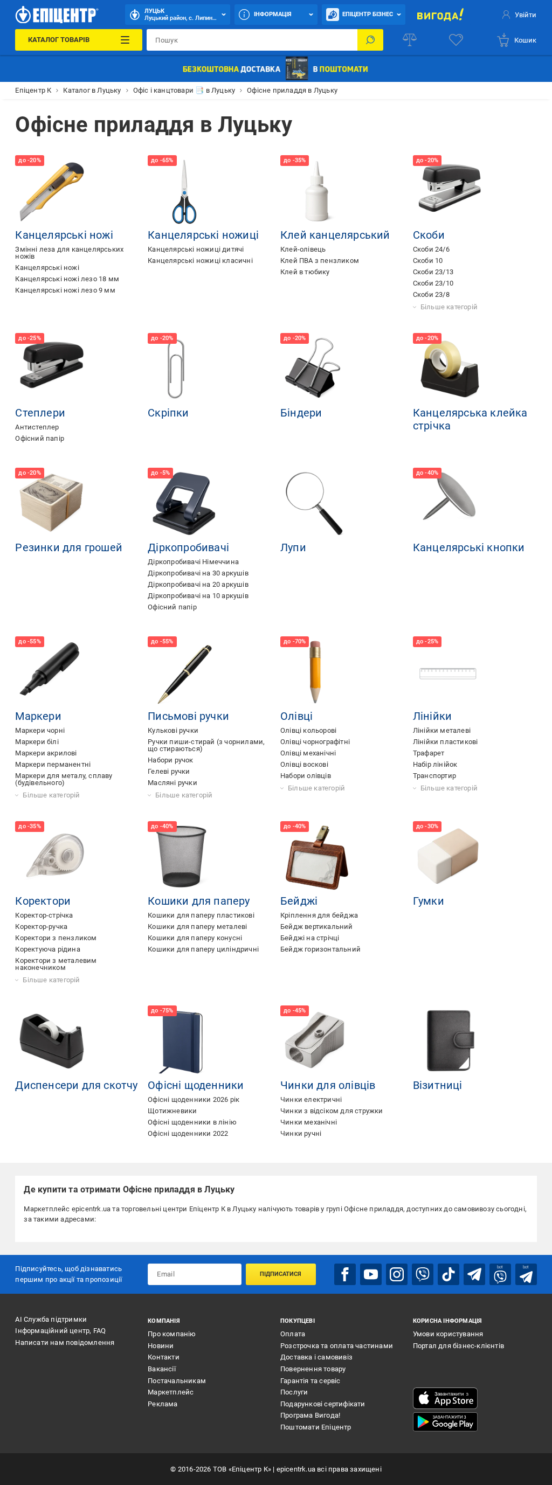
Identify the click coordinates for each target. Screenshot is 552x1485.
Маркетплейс (171, 1392)
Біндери (301, 412)
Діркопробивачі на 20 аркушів (198, 584)
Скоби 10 (428, 260)
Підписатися (280, 1274)
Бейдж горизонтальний (320, 949)
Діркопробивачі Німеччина (193, 562)
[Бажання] (456, 40)
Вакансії (162, 1369)
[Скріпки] (184, 369)
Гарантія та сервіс (310, 1381)
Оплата (292, 1334)
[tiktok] (448, 1274)
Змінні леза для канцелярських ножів (69, 252)
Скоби (429, 234)
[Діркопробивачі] (184, 504)
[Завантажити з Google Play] (445, 1422)
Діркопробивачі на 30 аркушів (198, 573)
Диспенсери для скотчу (76, 1085)
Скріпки (168, 412)
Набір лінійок (435, 764)
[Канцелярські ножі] (51, 191)
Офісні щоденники (196, 1085)
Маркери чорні (40, 730)
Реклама (162, 1404)
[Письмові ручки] (184, 673)
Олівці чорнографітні (315, 742)
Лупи (293, 547)
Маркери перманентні (53, 764)
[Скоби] (449, 191)
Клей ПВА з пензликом (319, 260)
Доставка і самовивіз (316, 1357)
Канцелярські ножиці (203, 234)
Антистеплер (37, 427)
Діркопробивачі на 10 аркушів (198, 596)
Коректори (43, 900)
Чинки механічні (308, 1122)
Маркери (38, 716)
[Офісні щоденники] (184, 1042)
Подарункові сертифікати (322, 1404)
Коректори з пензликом (55, 938)
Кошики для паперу (199, 900)
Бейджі (299, 900)
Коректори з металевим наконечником (55, 964)
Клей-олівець (303, 249)
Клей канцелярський (335, 234)
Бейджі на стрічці (309, 938)
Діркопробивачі (188, 547)
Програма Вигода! (310, 1415)
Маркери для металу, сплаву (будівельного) (63, 779)
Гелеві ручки (169, 771)
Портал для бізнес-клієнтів (458, 1346)
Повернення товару (313, 1369)
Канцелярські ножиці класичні (200, 260)
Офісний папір (39, 438)
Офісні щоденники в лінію (192, 1122)
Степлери (40, 412)
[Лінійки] (449, 673)
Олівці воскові (304, 764)
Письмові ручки (188, 716)
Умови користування (448, 1334)
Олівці (296, 716)
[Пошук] (370, 40)
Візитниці (438, 1085)
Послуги (294, 1392)
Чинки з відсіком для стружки (331, 1111)
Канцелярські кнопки (469, 547)
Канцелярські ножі (64, 234)
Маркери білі (36, 742)
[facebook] (345, 1274)
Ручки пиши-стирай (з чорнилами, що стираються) (206, 745)
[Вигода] (440, 14)
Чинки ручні (300, 1133)
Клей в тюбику (305, 272)
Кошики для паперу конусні (195, 938)
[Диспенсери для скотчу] (51, 1042)
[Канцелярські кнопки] (449, 504)
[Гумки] (449, 857)
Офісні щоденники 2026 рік (193, 1099)
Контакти (164, 1357)
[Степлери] (51, 369)
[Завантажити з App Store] (445, 1398)
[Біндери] (317, 369)
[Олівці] (317, 673)
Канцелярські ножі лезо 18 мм (67, 279)
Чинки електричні (311, 1099)
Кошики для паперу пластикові (201, 915)
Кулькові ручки (173, 730)
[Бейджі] (317, 857)
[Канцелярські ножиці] (184, 191)
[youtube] (371, 1274)
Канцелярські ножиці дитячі (196, 249)
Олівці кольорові (308, 730)
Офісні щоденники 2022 (188, 1133)
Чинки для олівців (327, 1085)
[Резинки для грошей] (51, 504)
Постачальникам (177, 1381)
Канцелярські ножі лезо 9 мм (65, 290)
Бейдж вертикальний (316, 926)
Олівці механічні (308, 753)
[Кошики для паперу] (184, 857)
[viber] (422, 1274)
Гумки (428, 900)
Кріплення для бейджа (319, 915)
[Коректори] (51, 857)
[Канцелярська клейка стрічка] (449, 369)
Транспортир (434, 776)
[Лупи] (317, 504)
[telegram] (474, 1274)
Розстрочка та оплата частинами (336, 1346)
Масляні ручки (172, 783)
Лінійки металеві (442, 730)
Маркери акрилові (46, 753)
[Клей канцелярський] (317, 191)
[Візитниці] (449, 1042)
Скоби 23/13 (433, 272)
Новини (161, 1346)
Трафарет (429, 753)
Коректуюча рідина (47, 949)
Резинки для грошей (68, 547)
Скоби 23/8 (431, 294)
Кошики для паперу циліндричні (203, 949)
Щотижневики (172, 1111)
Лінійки (432, 716)
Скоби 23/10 (433, 283)
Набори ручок (170, 760)
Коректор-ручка (41, 926)
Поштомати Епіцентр (315, 1427)
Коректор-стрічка (44, 915)
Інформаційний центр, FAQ (60, 1331)
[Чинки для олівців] (317, 1042)
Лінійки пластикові (445, 742)
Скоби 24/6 (431, 249)
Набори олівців (305, 776)
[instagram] (397, 1274)
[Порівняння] (410, 40)
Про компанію (172, 1334)
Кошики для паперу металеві (197, 926)
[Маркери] (51, 673)
